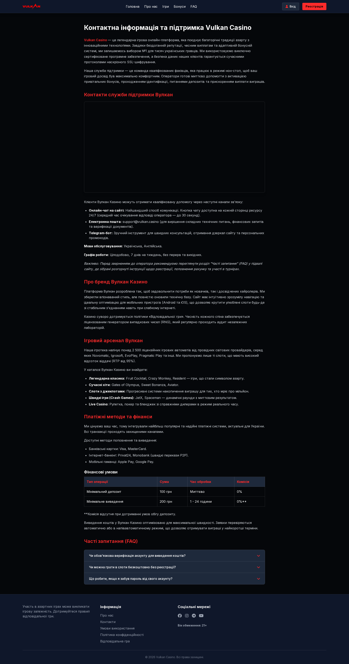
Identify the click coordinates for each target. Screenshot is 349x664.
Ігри (165, 6)
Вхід (293, 6)
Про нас (151, 6)
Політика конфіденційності (122, 635)
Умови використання (117, 628)
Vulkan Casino (96, 40)
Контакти (108, 622)
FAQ (193, 6)
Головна (132, 6)
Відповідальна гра (115, 641)
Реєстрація (314, 6)
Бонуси (180, 6)
